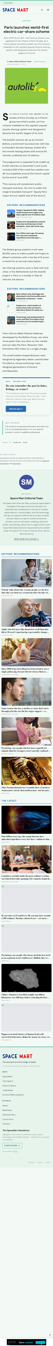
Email (25, 442)
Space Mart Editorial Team (20, 61)
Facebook (17, 442)
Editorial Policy (9, 1114)
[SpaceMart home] (15, 10)
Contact (6, 1123)
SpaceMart (7, 1076)
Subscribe (8, 3)
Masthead (7, 1110)
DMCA (48, 1162)
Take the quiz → (16, 409)
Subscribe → (12, 1145)
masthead (16, 463)
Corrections (7, 1119)
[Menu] (48, 9)
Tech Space (7, 1081)
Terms (40, 1162)
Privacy (31, 1162)
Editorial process (40, 61)
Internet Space (9, 1085)
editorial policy (26, 534)
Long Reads (7, 1090)
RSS (16, 1151)
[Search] (42, 10)
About (5, 1105)
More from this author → (26, 539)
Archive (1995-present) (13, 1094)
